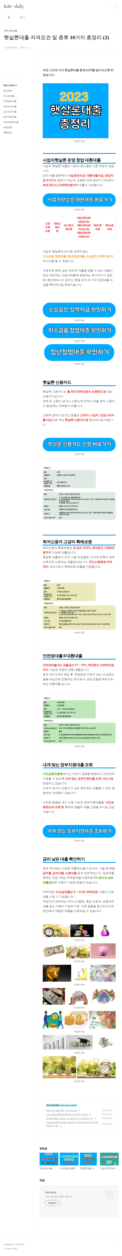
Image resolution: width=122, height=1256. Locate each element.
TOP (115, 1245)
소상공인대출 (10, 111)
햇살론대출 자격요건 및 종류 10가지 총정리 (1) (69, 1118)
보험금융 (7, 127)
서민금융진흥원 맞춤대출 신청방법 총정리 (67, 1114)
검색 (108, 6)
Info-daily (14, 6)
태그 (22, 17)
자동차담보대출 (11, 122)
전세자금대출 (10, 106)
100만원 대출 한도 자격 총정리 (61, 1110)
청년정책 (7, 91)
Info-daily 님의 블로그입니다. (59, 1196)
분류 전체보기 (10, 85)
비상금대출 (8, 96)
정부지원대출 (52, 1104)
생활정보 (7, 132)
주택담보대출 (10, 101)
